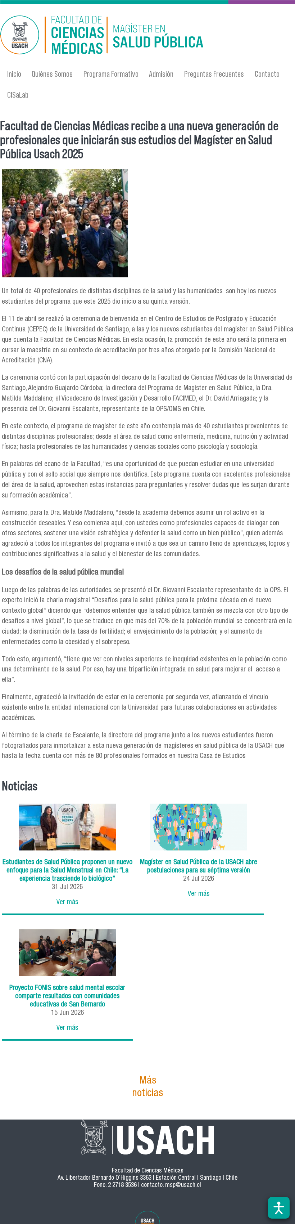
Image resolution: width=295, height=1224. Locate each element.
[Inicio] (103, 36)
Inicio (14, 74)
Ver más (67, 902)
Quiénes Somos (52, 74)
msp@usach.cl (183, 1186)
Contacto (267, 74)
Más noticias (147, 1087)
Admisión (161, 74)
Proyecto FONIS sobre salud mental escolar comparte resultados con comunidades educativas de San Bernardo (67, 996)
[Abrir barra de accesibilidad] (279, 1208)
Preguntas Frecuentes (214, 74)
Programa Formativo (111, 74)
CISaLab (17, 94)
